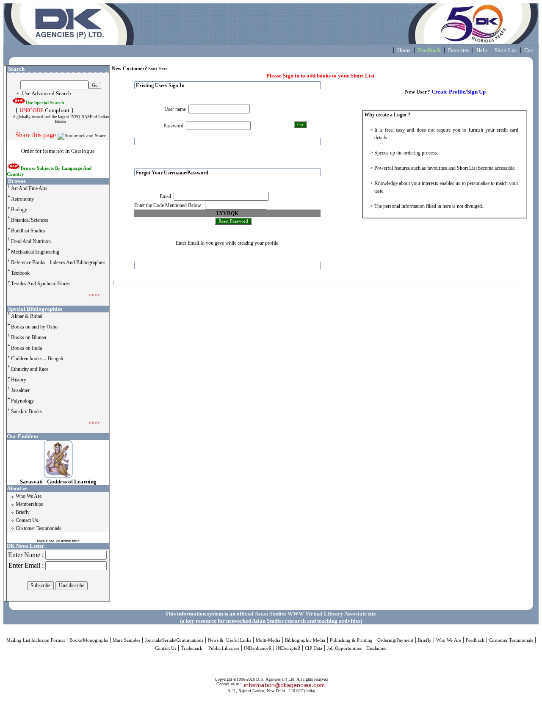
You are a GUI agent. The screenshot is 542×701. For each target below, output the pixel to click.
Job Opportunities (344, 648)
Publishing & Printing (351, 640)
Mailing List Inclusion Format (35, 640)
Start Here (158, 68)
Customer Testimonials (511, 640)
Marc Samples (126, 640)
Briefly (424, 640)
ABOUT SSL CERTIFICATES (58, 541)
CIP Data (313, 648)
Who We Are (448, 640)
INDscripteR (288, 648)
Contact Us (165, 648)
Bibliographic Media (305, 640)
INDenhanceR (257, 648)
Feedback (475, 640)
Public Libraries (223, 648)
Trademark (192, 648)
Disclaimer (376, 648)
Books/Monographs (88, 640)
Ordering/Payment (395, 640)
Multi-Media (268, 640)
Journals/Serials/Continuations (174, 640)
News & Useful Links (229, 640)
